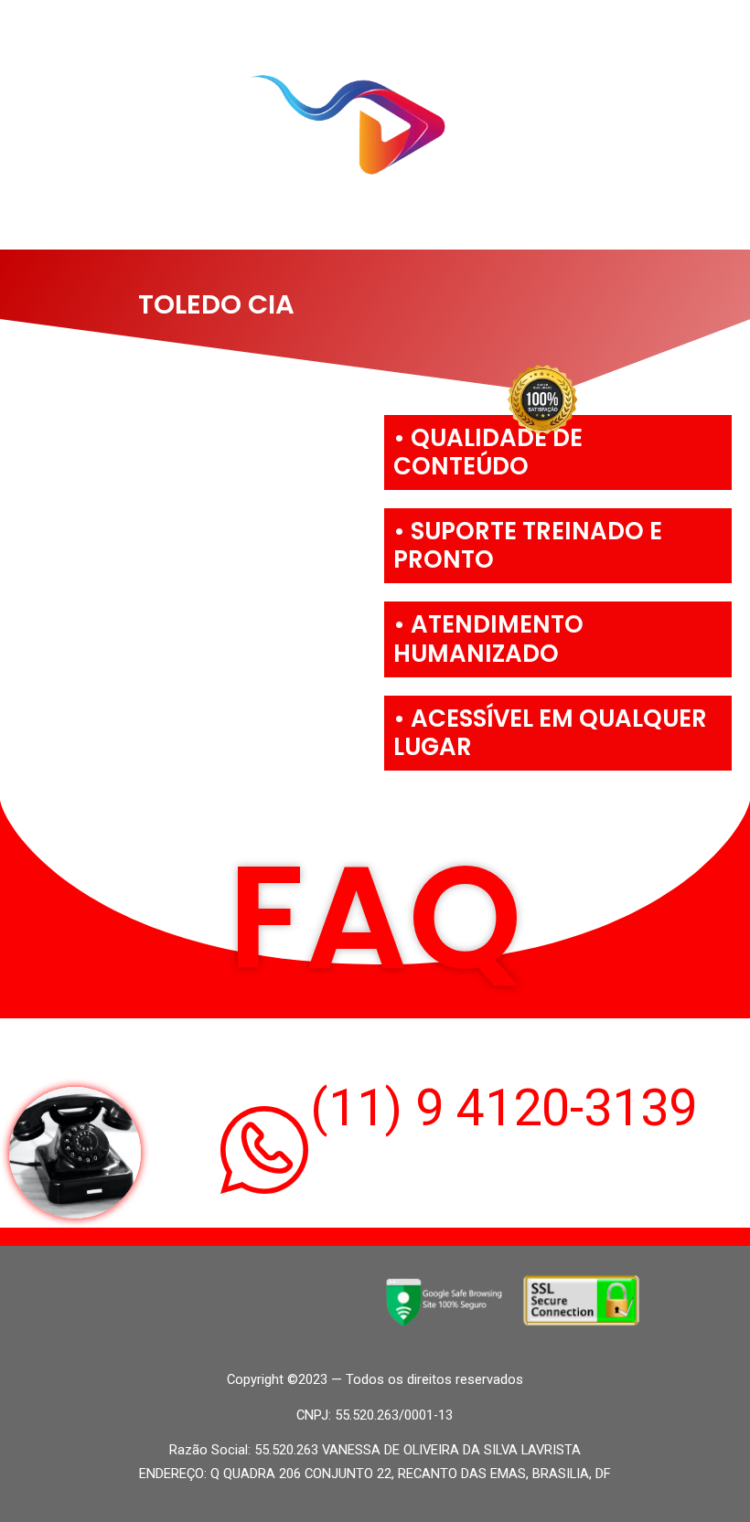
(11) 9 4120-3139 (503, 1108)
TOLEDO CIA (216, 304)
